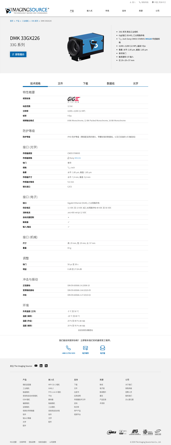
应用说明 (77, 395)
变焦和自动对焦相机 (30, 395)
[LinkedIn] (40, 365)
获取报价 (19, 54)
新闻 (101, 384)
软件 (24, 414)
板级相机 (26, 392)
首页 (11, 21)
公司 (157, 10)
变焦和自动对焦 (54, 410)
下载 (75, 384)
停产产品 (77, 410)
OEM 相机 (26, 399)
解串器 (50, 399)
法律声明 (22, 442)
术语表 (102, 403)
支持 (124, 10)
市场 (107, 10)
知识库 (76, 407)
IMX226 (148, 38)
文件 (75, 388)
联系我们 (128, 395)
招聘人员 (128, 392)
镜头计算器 (27, 418)
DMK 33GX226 (46, 21)
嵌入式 (89, 10)
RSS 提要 (13, 442)
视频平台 (77, 414)
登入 (134, 2)
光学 (24, 422)
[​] (68, 349)
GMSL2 (51, 388)
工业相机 (25, 21)
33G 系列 (34, 21)
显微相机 (26, 407)
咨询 (75, 403)
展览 (101, 395)
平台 (50, 395)
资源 (141, 10)
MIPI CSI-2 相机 (54, 384)
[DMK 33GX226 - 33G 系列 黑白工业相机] (85, 46)
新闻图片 (103, 392)
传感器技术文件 (80, 399)
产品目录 (103, 399)
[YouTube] (35, 365)
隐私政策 (32, 442)
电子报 (102, 353)
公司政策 (52, 442)
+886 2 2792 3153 (68, 353)
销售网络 (144, 2)
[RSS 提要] (45, 365)
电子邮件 (85, 353)
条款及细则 (42, 442)
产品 (72, 10)
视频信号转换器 (28, 410)
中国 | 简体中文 (160, 2)
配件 (24, 425)
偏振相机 (26, 403)
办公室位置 (129, 399)
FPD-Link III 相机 (54, 392)
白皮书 (76, 392)
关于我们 (128, 384)
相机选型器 (27, 384)
